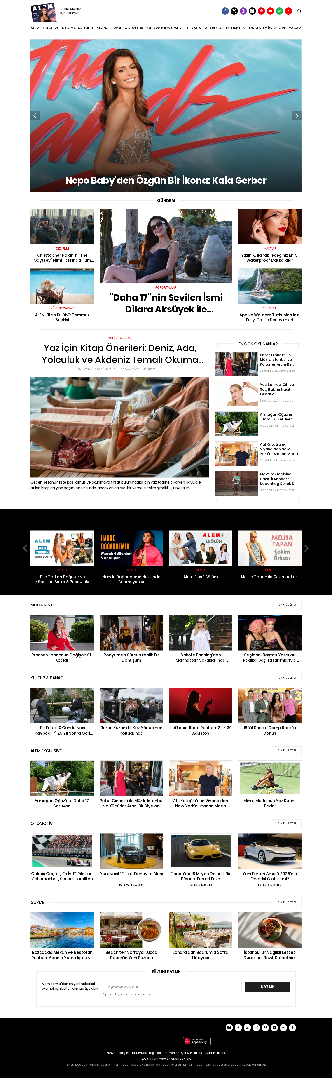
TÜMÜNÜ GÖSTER (287, 604)
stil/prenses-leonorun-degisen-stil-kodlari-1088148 (62, 619)
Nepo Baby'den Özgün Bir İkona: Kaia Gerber (64, 41)
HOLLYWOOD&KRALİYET (165, 28)
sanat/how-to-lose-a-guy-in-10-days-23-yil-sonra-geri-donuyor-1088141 (62, 692)
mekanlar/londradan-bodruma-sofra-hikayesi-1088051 (200, 916)
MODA (76, 28)
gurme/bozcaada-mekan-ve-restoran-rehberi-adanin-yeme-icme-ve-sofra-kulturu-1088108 (62, 919)
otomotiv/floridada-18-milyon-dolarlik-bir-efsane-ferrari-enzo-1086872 (200, 838)
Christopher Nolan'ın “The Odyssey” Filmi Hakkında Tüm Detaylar (62, 213)
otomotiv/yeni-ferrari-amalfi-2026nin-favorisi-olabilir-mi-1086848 (269, 838)
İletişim (124, 1053)
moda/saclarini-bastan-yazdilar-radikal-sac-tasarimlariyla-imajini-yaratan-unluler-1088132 (270, 622)
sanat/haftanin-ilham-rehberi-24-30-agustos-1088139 (200, 692)
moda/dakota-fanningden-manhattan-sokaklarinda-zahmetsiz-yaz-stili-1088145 (200, 622)
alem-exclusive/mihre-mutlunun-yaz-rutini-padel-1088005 (269, 765)
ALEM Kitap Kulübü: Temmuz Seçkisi (62, 270)
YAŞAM (295, 28)
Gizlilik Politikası (215, 1053)
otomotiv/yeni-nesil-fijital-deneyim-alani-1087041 (131, 838)
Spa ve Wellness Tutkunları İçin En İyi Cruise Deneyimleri (270, 272)
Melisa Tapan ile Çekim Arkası (269, 532)
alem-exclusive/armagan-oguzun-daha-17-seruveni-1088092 (62, 765)
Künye (111, 1053)
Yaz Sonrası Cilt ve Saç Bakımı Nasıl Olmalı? (248, 384)
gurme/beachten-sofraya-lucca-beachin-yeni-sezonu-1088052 (131, 916)
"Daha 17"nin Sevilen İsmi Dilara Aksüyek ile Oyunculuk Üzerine (166, 211)
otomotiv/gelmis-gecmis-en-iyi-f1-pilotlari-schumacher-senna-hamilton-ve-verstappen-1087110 (62, 840)
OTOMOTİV (236, 28)
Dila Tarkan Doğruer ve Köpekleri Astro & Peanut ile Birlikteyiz (62, 534)
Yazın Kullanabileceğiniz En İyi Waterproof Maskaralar (270, 213)
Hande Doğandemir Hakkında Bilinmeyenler (131, 534)
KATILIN (267, 986)
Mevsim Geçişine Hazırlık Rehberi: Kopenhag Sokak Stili (257, 473)
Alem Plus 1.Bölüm (200, 532)
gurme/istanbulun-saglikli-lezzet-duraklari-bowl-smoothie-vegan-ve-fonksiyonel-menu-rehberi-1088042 (269, 919)
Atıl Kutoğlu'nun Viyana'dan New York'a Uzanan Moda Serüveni (257, 446)
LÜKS (64, 28)
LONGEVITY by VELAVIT (267, 28)
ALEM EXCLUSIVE (44, 28)
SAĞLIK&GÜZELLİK (127, 28)
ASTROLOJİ (214, 28)
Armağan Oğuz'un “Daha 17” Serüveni (244, 413)
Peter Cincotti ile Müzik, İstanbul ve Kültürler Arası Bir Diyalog (255, 356)
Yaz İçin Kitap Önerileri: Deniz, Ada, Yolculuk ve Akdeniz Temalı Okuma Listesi (90, 338)
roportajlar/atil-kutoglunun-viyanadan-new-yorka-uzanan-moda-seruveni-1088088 (200, 767)
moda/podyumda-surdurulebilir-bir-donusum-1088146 (132, 619)
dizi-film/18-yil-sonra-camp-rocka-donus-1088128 (270, 692)
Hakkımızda (139, 1053)
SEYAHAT (195, 28)
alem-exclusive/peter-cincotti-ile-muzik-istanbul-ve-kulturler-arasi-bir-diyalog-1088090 (131, 767)
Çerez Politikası (192, 1053)
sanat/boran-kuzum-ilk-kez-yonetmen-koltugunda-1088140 (131, 692)
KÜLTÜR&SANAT (97, 28)
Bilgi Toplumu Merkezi (164, 1053)
